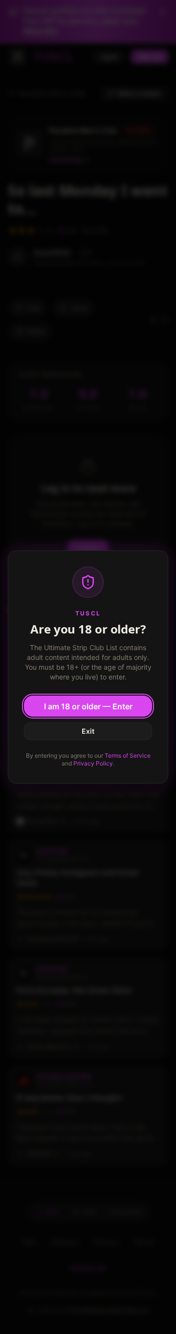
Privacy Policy (93, 763)
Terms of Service (128, 755)
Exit (88, 731)
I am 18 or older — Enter (88, 706)
